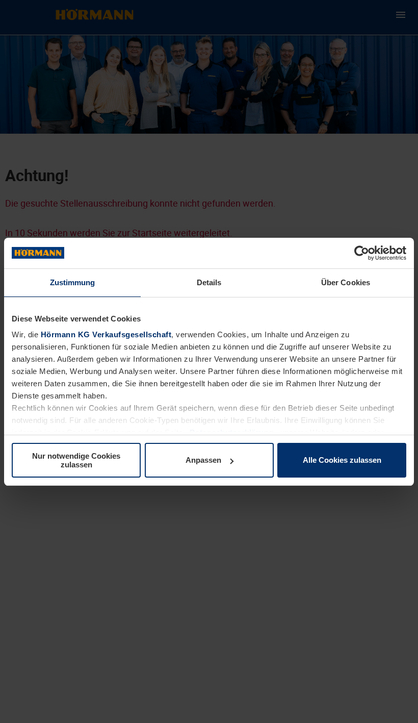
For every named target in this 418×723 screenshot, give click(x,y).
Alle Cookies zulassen (342, 460)
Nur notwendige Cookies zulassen (76, 460)
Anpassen (203, 460)
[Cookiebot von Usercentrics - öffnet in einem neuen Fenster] (361, 253)
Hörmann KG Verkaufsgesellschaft (106, 334)
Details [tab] (209, 282)
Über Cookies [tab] (345, 282)
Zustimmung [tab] (72, 282)
